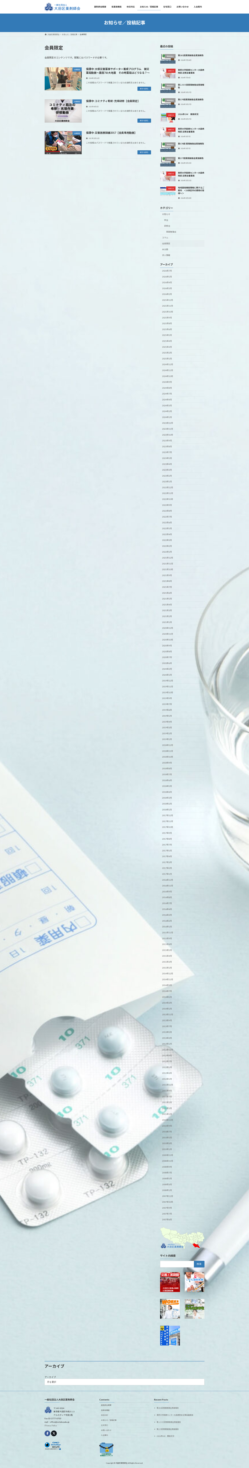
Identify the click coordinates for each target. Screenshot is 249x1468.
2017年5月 (167, 850)
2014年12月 (167, 973)
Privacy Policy (51, 1425)
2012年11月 (167, 1049)
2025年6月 (167, 329)
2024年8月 (167, 388)
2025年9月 (167, 317)
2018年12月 (167, 745)
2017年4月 (167, 856)
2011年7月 (167, 1096)
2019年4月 (167, 721)
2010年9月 (167, 1125)
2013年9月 (167, 1020)
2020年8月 (167, 651)
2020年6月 (167, 663)
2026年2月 (167, 294)
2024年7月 (167, 393)
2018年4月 (167, 792)
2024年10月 (167, 376)
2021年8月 (167, 581)
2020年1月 (167, 674)
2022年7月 (167, 516)
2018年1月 (167, 809)
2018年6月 (167, 780)
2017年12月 (167, 815)
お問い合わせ (106, 1430)
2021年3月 (167, 610)
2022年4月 (167, 534)
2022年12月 (167, 487)
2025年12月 (167, 300)
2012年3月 (167, 1073)
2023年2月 (167, 475)
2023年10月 (167, 434)
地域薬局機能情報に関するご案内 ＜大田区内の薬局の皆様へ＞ (191, 190)
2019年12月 (167, 680)
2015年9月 (167, 938)
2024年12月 (167, 364)
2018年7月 (167, 774)
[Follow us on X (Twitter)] (54, 1433)
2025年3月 (167, 347)
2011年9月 (167, 1090)
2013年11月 (167, 1014)
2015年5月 (167, 950)
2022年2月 (167, 546)
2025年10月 (167, 311)
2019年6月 (167, 710)
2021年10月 (167, 569)
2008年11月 (167, 1161)
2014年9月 (167, 985)
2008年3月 (167, 1184)
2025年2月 (167, 352)
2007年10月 (167, 1202)
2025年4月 (167, 341)
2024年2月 (167, 411)
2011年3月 (167, 1108)
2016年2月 (167, 920)
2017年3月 (167, 862)
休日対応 (104, 1415)
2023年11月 (167, 429)
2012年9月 (167, 1055)
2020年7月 (167, 657)
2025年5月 (167, 335)
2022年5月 (167, 528)
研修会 (167, 226)
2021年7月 (167, 587)
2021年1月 (167, 622)
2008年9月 (167, 1166)
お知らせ (166, 214)
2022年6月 (167, 522)
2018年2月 (167, 803)
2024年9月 (167, 382)
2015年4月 (167, 956)
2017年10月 (167, 827)
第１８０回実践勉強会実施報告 (169, 1422)
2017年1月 (167, 874)
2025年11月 (167, 306)
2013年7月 (167, 1026)
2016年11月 (167, 885)
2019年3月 (167, 727)
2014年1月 (167, 1008)
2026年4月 (167, 282)
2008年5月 (167, 1178)
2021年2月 (167, 616)
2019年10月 (167, 692)
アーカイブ (50, 1377)
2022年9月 (167, 505)
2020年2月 (167, 669)
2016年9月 (167, 891)
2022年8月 (167, 511)
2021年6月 (167, 593)
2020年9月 (167, 645)
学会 (166, 220)
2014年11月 (167, 979)
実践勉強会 (171, 231)
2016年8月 (167, 897)
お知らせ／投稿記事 (109, 1420)
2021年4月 (167, 604)
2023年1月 (167, 481)
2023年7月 (167, 452)
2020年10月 (167, 639)
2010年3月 (167, 1143)
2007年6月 (167, 1219)
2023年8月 (167, 446)
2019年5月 (167, 716)
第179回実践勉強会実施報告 (191, 99)
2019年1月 (167, 739)
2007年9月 (167, 1208)
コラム (165, 237)
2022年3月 (167, 540)
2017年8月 (167, 839)
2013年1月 (167, 1044)
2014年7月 (167, 991)
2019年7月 (167, 704)
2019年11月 (167, 686)
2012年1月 (167, 1079)
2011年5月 (167, 1102)
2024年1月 (167, 417)
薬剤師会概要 (106, 1405)
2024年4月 (167, 399)
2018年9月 (167, 762)
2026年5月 (167, 276)
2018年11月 (167, 751)
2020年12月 (167, 628)
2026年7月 (167, 271)
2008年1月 (167, 1190)
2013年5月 (167, 1032)
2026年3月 (167, 288)
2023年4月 (167, 464)
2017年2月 (167, 868)
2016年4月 (167, 909)
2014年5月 (167, 997)
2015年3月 (167, 962)
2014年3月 (167, 1003)
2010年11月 (167, 1120)
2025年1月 (167, 358)
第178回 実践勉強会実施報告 (191, 143)
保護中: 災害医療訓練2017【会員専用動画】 (111, 132)
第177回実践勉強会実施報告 (191, 158)
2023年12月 (167, 423)
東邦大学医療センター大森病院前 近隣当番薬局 (175, 1415)
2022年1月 (167, 552)
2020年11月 (167, 634)
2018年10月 (167, 757)
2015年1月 (167, 967)
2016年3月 (167, 915)
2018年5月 (167, 786)
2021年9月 (167, 575)
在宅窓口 (104, 1425)
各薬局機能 (105, 1410)
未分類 (165, 249)
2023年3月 (167, 470)
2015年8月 (167, 944)
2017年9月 (167, 833)
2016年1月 (167, 926)
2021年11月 (167, 563)
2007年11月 (167, 1196)
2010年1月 (167, 1149)
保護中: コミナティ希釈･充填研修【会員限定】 (113, 101)
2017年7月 (167, 844)
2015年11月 (167, 932)
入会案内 (104, 1435)
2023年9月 (167, 440)
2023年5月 (167, 458)
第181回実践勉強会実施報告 (191, 55)
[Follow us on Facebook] (47, 1433)
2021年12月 (167, 557)
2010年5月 (167, 1137)
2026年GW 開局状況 (188, 114)
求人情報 (166, 255)
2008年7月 (167, 1172)
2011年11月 (167, 1085)
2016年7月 (167, 903)
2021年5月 (167, 598)
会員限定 (166, 243)
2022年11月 (167, 493)
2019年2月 (167, 733)
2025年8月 (167, 323)
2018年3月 (167, 798)
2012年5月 (167, 1067)
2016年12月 (167, 879)
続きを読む (144, 89)
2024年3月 (167, 405)
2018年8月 (167, 768)
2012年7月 (167, 1061)
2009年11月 (167, 1155)
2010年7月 (167, 1131)
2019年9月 (167, 698)
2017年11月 (167, 821)
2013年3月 (167, 1038)
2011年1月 (167, 1114)
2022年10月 (167, 499)
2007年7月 (167, 1213)
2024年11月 (167, 370)
